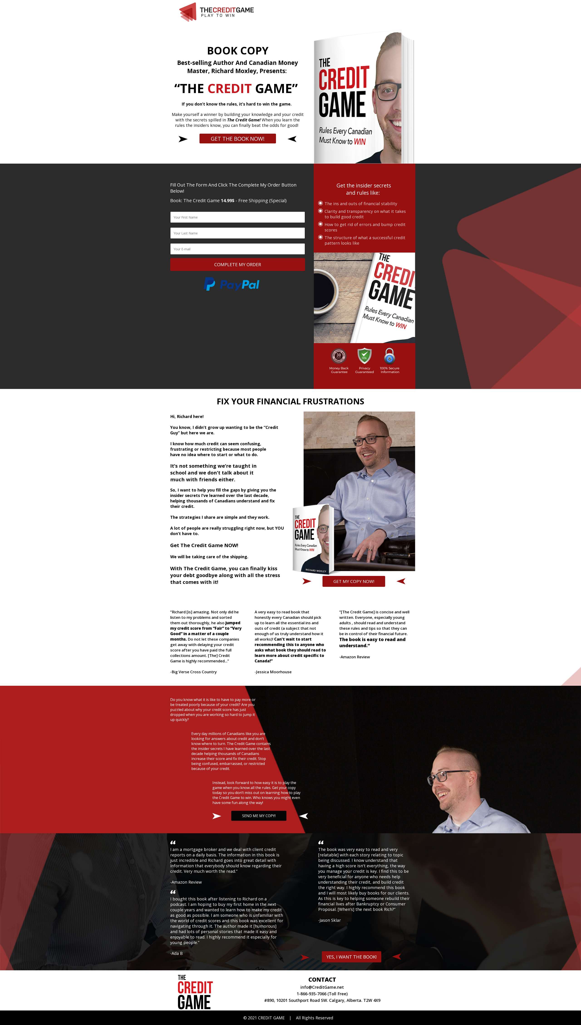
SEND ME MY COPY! (259, 815)
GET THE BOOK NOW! (238, 138)
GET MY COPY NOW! (353, 581)
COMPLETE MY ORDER (237, 264)
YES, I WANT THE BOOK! (351, 957)
